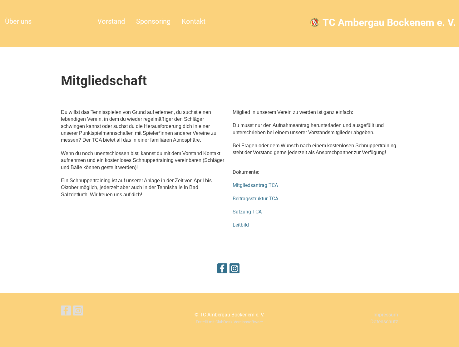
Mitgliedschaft (64, 21)
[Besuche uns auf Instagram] (234, 270)
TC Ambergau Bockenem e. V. (389, 22)
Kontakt (193, 21)
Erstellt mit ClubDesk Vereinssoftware (229, 322)
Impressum (385, 315)
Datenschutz (384, 322)
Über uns (18, 21)
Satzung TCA (247, 212)
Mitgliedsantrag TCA (255, 185)
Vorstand (111, 21)
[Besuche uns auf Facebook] (222, 270)
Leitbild (241, 225)
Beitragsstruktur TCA (255, 199)
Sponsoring (153, 21)
